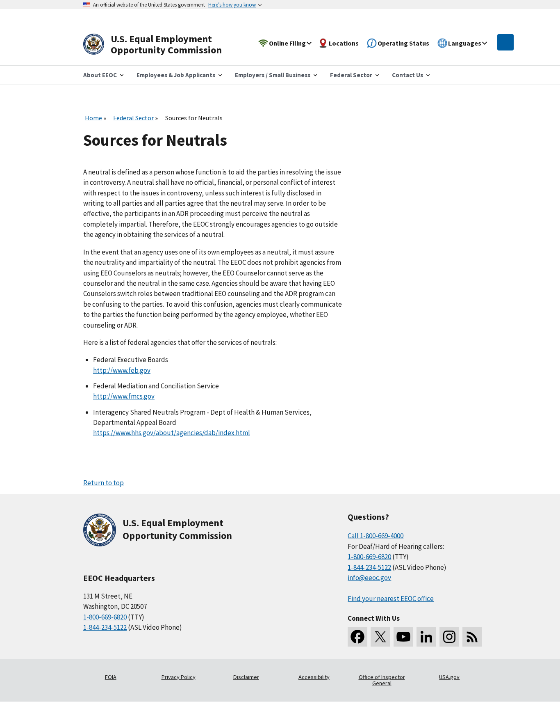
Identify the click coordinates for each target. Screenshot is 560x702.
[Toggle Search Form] (505, 42)
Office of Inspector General (382, 680)
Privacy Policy (179, 677)
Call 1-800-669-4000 (375, 535)
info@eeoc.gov (369, 577)
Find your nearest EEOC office (391, 598)
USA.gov (449, 677)
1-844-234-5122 (105, 627)
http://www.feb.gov (121, 370)
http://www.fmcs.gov (124, 396)
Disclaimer (246, 677)
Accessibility (314, 677)
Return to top (103, 482)
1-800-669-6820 (105, 617)
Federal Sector (133, 118)
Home (93, 118)
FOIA (110, 677)
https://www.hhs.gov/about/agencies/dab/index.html (171, 432)
